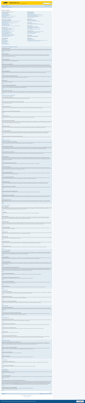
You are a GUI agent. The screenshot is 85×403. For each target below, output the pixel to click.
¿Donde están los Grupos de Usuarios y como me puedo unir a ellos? (34, 14)
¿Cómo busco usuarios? (30, 28)
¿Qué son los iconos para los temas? (6, 44)
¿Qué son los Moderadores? (30, 13)
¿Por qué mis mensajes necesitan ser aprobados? (7, 35)
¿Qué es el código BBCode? (5, 38)
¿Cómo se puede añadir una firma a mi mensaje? (7, 29)
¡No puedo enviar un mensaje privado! (31, 19)
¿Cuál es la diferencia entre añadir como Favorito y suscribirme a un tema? (35, 31)
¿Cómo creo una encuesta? (5, 30)
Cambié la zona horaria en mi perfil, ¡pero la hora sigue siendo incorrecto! (9, 22)
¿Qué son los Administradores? (30, 12)
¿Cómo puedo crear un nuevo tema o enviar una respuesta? (8, 28)
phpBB (32, 117)
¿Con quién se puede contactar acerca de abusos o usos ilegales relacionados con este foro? (37, 40)
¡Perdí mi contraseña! (4, 16)
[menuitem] (7, 5)
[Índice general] (5, 2)
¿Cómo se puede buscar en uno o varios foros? (32, 26)
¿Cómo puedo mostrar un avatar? (5, 24)
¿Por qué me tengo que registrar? (5, 12)
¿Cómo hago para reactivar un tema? (6, 36)
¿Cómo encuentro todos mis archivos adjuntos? (32, 36)
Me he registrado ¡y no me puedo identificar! (6, 14)
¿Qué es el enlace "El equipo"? (30, 17)
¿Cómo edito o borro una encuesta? (5, 31)
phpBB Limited (30, 371)
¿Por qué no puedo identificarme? (5, 15)
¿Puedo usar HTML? (4, 39)
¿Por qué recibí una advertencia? (5, 33)
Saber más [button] (34, 401)
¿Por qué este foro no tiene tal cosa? (31, 39)
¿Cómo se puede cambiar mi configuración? (6, 20)
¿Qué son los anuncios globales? (5, 41)
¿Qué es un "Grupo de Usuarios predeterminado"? (32, 16)
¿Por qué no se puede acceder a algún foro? (6, 32)
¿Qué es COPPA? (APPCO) (5, 13)
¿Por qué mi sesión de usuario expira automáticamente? (8, 17)
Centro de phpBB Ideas (36, 376)
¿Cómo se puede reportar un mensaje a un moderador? (8, 34)
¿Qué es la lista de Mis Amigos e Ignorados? (32, 23)
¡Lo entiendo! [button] (80, 401)
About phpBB (8, 372)
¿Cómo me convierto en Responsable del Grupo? (32, 15)
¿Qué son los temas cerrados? (5, 43)
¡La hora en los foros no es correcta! (6, 21)
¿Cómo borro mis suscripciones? (30, 33)
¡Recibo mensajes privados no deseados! (31, 20)
